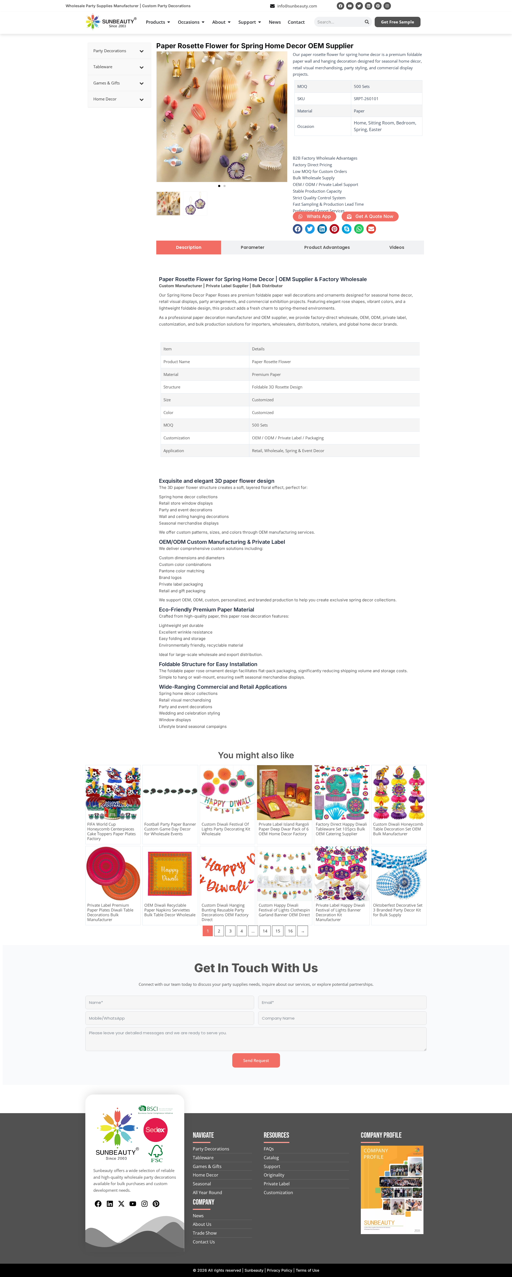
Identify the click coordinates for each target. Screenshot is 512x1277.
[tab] (188, 247)
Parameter (253, 247)
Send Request (256, 1060)
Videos (396, 247)
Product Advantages (327, 247)
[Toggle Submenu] (141, 51)
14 (265, 931)
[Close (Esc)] (506, 6)
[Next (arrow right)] (502, 638)
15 (277, 931)
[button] (219, 186)
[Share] (494, 6)
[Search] (367, 22)
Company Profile (381, 1135)
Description (188, 247)
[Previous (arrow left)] (9, 638)
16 (290, 931)
